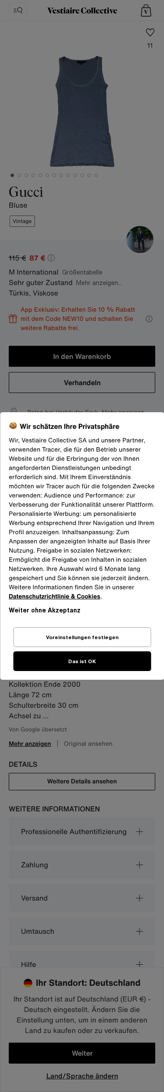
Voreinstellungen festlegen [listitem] (82, 637)
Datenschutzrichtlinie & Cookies (54, 596)
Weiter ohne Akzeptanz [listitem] (44, 610)
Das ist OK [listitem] (82, 661)
